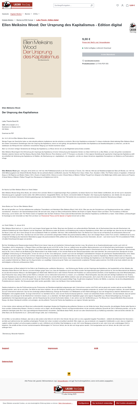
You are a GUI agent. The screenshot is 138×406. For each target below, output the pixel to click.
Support (5, 348)
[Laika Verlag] (133, 28)
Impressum (53, 348)
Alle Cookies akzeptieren (125, 403)
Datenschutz (7, 362)
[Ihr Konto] (122, 5)
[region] (41, 67)
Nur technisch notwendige (102, 403)
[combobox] (71, 5)
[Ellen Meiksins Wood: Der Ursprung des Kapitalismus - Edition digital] (41, 67)
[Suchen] (91, 5)
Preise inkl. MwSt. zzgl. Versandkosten (96, 42)
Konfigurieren (83, 403)
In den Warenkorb (108, 54)
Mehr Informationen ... (65, 403)
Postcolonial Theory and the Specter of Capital (56, 216)
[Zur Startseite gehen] (17, 5)
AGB (96, 348)
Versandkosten (62, 381)
